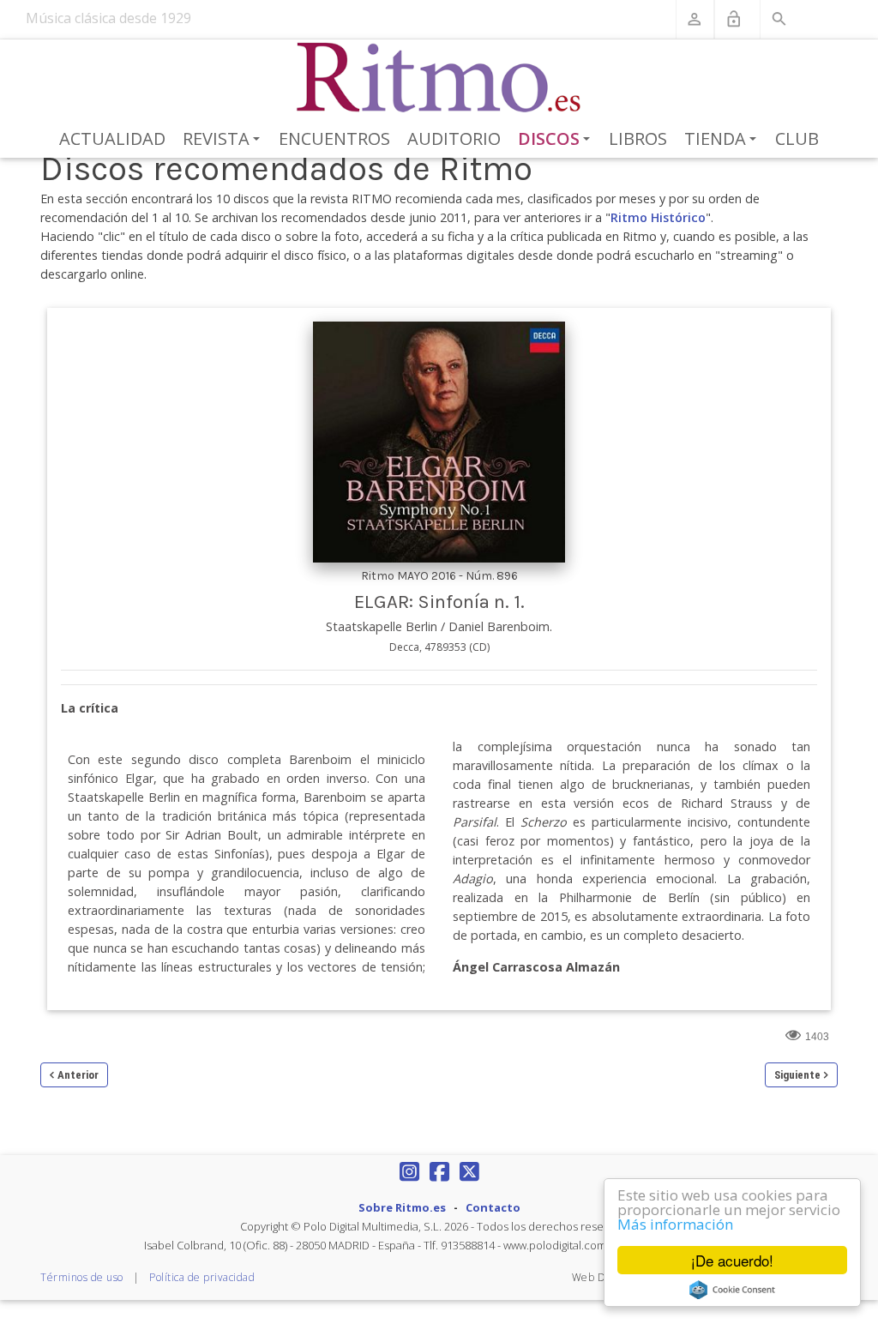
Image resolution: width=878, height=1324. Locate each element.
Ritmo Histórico (658, 217)
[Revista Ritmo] (439, 78)
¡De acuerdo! (732, 1260)
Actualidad (112, 138)
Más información (675, 1224)
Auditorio (454, 138)
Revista (224, 140)
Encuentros (334, 138)
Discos (557, 140)
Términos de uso (81, 1277)
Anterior (78, 1074)
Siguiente (797, 1074)
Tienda (723, 140)
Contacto (493, 1207)
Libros (638, 138)
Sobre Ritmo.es (402, 1207)
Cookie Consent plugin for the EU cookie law (732, 1289)
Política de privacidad (202, 1277)
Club (797, 138)
